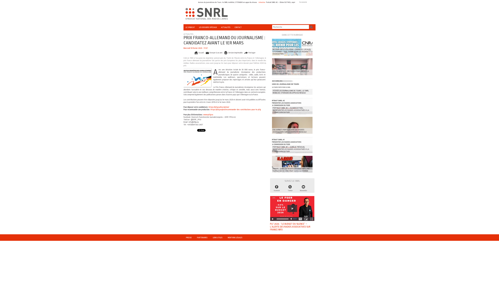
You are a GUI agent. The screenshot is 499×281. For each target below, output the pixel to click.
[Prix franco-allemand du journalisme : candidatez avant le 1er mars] (197, 69)
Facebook (277, 190)
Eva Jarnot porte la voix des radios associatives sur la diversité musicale (290, 131)
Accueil (201, 53)
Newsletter (303, 190)
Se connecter (303, 2)
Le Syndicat (190, 27)
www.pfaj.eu (208, 115)
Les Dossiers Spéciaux (208, 27)
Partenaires (202, 238)
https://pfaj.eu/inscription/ (219, 107)
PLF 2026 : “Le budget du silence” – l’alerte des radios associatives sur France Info (290, 226)
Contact (238, 27)
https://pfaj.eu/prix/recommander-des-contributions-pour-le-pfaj (236, 109)
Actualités (225, 27)
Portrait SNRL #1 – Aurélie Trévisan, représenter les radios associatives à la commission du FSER (291, 149)
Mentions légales (235, 238)
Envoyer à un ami (215, 53)
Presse (189, 238)
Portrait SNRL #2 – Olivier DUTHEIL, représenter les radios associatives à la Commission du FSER (287, 2)
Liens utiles (218, 238)
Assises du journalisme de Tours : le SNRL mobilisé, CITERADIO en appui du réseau (214, 2)
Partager (251, 53)
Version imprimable (235, 53)
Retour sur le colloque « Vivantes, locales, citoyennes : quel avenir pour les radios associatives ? (292, 51)
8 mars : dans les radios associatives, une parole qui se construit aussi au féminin (291, 170)
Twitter (290, 190)
